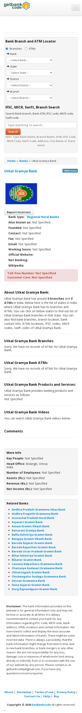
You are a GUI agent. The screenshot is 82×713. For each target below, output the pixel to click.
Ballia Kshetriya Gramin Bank (32, 534)
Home (11, 161)
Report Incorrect (19, 212)
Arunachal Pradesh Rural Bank (33, 518)
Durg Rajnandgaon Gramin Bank (34, 589)
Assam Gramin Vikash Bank (30, 526)
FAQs (46, 696)
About (8, 692)
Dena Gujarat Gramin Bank (30, 585)
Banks (23, 161)
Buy (56, 696)
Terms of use (44, 692)
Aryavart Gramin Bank (27, 522)
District (14, 79)
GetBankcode (41, 705)
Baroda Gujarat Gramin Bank (32, 543)
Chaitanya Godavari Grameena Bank (37, 568)
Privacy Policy (66, 692)
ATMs (32, 48)
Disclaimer (24, 692)
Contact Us (32, 696)
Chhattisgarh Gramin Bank (31, 572)
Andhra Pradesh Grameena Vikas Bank (38, 509)
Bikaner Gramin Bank (26, 560)
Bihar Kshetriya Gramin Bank (32, 555)
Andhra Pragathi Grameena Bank (35, 514)
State (13, 66)
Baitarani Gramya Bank (28, 530)
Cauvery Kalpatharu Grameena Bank (37, 564)
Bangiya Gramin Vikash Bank (32, 539)
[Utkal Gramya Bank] (21, 194)
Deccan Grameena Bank (28, 581)
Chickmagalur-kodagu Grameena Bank (39, 576)
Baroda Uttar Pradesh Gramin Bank (37, 551)
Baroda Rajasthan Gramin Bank (34, 547)
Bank (13, 54)
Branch (14, 91)
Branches (16, 48)
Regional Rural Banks (43, 217)
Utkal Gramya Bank (20, 171)
